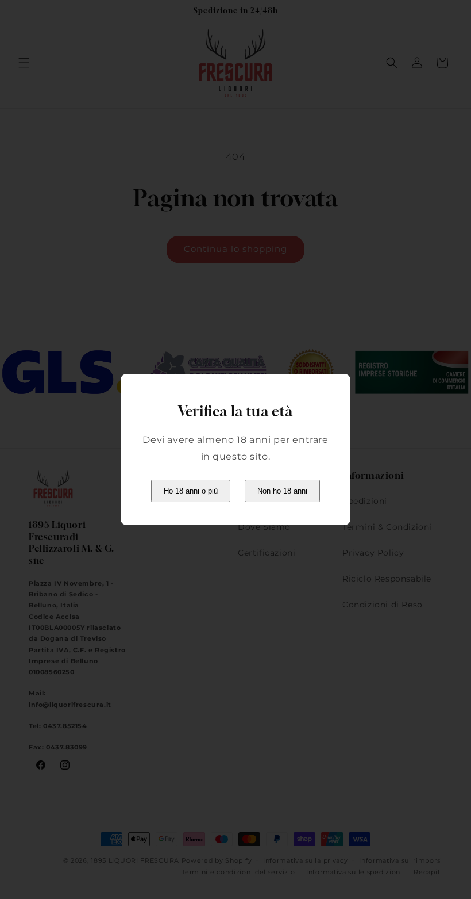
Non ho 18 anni (282, 491)
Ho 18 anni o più (191, 491)
